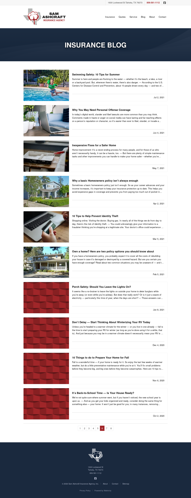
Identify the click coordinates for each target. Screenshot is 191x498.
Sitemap (125, 483)
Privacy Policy (85, 490)
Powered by (102, 490)
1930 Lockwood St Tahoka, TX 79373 (125, 2)
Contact (162, 16)
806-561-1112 (153, 2)
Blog (143, 16)
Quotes (122, 16)
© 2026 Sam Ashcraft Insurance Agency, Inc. (80, 483)
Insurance (110, 16)
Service (133, 16)
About (152, 16)
